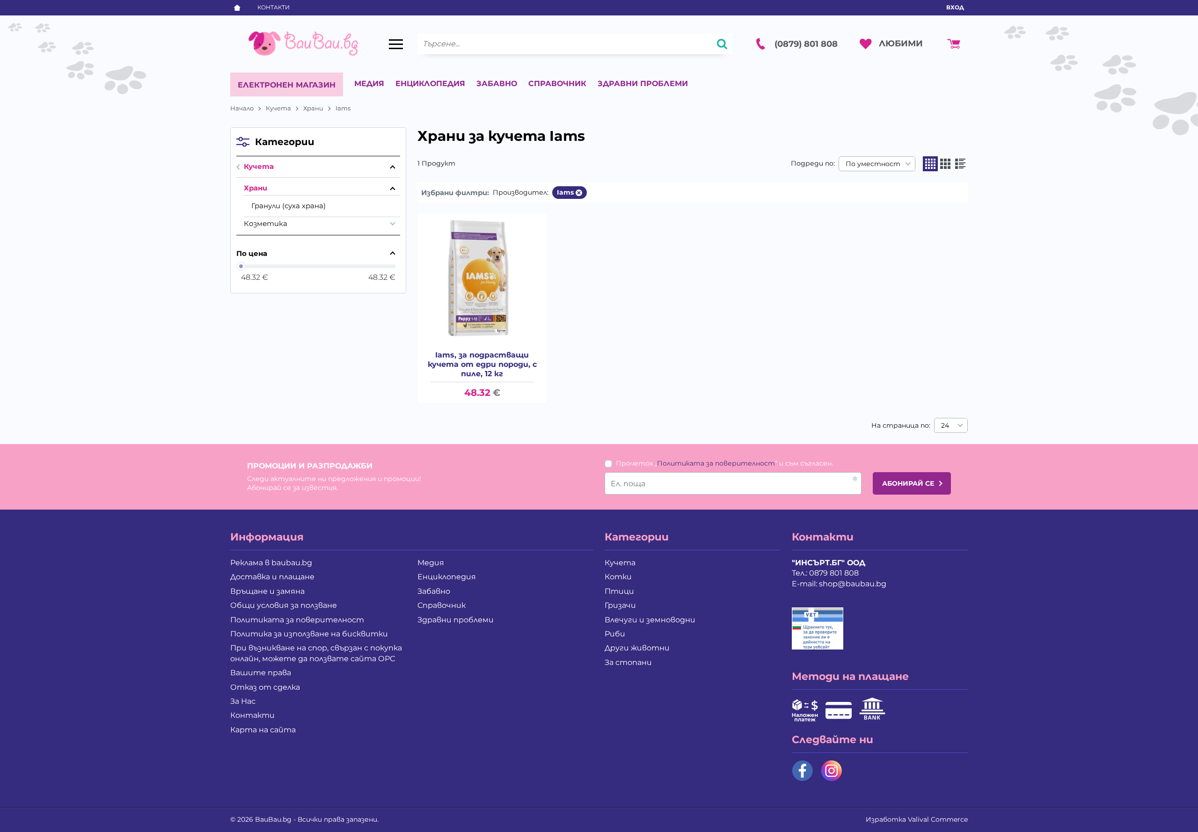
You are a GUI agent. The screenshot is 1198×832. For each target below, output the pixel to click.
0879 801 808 (834, 573)
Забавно (496, 83)
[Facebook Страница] (802, 770)
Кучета (278, 108)
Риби (615, 633)
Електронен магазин (287, 84)
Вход (955, 7)
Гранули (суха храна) (288, 205)
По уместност (873, 164)
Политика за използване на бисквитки (309, 633)
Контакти (273, 7)
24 (945, 425)
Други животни (637, 647)
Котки (618, 576)
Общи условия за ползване (283, 605)
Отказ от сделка (265, 687)
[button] (930, 163)
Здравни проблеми (643, 83)
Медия (369, 83)
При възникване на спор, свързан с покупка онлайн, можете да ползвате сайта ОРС (316, 653)
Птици (619, 591)
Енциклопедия (430, 83)
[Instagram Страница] (831, 770)
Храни (313, 108)
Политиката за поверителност (716, 463)
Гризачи (620, 605)
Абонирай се (908, 483)
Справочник (557, 83)
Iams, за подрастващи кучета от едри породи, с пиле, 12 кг (482, 364)
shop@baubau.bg (852, 583)
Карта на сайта (263, 729)
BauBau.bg (273, 819)
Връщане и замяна (267, 591)
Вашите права (260, 672)
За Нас (243, 701)
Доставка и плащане (272, 576)
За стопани (628, 662)
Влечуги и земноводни (650, 619)
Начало (242, 108)
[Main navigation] (395, 44)
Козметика (265, 223)
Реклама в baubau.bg (271, 562)
